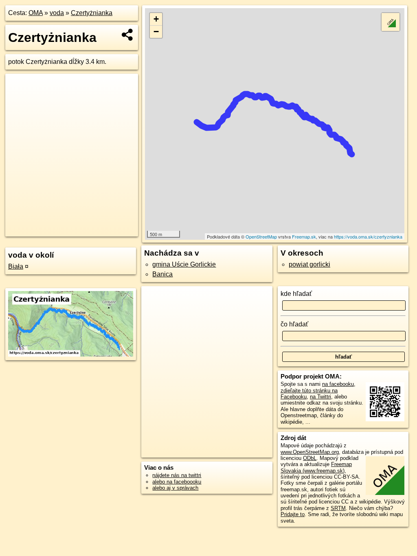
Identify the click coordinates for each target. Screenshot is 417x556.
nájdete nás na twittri (176, 475)
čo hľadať (294, 324)
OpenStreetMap (261, 236)
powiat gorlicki (309, 264)
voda (57, 12)
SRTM (338, 508)
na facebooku (338, 384)
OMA (36, 12)
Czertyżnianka (91, 12)
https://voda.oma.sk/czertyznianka (368, 236)
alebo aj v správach (175, 488)
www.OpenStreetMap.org (310, 452)
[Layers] (390, 22)
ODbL (309, 458)
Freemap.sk (304, 236)
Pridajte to (293, 514)
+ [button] (156, 19)
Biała (15, 266)
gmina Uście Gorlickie (184, 264)
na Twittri (320, 397)
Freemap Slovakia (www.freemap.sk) (316, 467)
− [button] (156, 31)
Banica (162, 274)
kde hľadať (296, 293)
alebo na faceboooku (176, 482)
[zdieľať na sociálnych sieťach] (128, 34)
